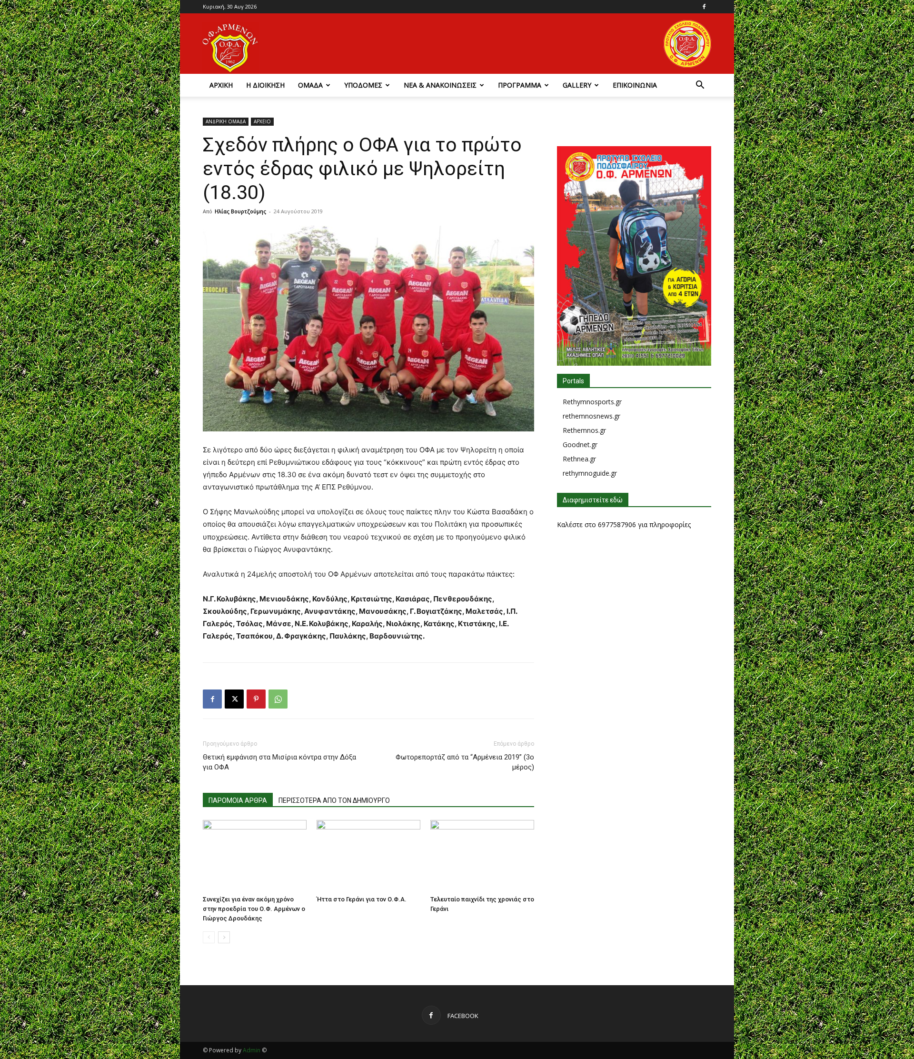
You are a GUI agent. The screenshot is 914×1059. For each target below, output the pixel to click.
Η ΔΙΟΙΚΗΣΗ (265, 85)
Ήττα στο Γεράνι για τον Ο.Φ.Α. (362, 899)
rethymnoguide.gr (590, 473)
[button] (699, 85)
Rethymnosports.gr (592, 401)
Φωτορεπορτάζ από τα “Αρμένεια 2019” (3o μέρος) (465, 762)
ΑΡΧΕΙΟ (262, 121)
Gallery (577, 85)
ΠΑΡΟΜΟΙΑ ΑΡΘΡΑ (238, 800)
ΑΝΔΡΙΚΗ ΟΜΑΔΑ (226, 121)
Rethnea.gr (579, 458)
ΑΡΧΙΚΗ (221, 85)
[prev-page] (209, 937)
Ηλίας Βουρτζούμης (240, 211)
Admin (251, 1050)
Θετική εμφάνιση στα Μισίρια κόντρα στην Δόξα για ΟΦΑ (279, 762)
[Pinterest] (256, 699)
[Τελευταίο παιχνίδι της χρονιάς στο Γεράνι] (482, 855)
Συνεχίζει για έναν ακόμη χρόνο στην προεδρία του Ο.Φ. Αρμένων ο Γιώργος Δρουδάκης (254, 909)
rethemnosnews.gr (591, 415)
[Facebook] (704, 6)
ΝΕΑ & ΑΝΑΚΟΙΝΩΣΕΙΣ (440, 85)
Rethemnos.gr (584, 430)
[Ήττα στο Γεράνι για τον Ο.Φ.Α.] (368, 855)
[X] (234, 699)
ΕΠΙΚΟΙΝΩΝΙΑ (635, 85)
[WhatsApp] (278, 699)
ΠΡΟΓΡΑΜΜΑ (519, 85)
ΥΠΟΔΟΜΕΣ (363, 85)
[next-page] (224, 937)
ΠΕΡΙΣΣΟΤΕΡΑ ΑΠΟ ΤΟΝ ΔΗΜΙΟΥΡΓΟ (334, 800)
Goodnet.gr (580, 444)
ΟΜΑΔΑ (310, 85)
